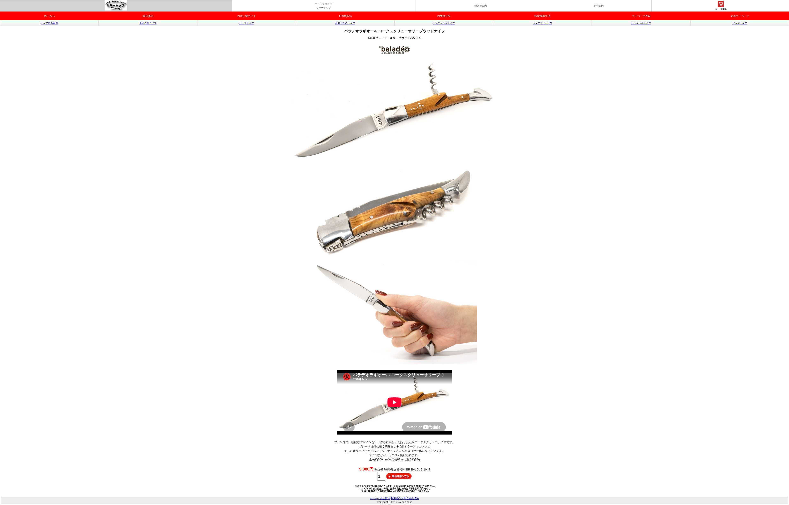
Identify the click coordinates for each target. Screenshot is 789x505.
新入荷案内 (480, 5)
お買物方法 (345, 15)
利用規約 (396, 498)
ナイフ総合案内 (49, 23)
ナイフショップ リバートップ (323, 5)
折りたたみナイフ (345, 23)
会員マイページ (739, 15)
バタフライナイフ (542, 23)
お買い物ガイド (246, 15)
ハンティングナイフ (444, 23)
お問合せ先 (444, 15)
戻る (416, 498)
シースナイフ (246, 23)
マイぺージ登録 (641, 15)
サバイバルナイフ (641, 23)
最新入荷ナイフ (148, 23)
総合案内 (599, 5)
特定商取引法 (542, 15)
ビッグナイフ (739, 23)
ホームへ (49, 15)
